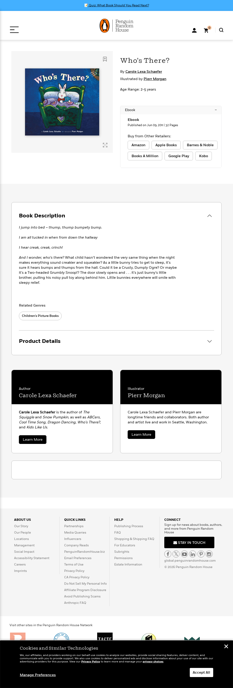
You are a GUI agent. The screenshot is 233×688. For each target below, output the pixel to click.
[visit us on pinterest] (201, 554)
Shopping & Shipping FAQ (134, 539)
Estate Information (128, 564)
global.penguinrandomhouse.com (190, 560)
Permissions (123, 558)
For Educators (124, 545)
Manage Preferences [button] (38, 675)
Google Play (178, 156)
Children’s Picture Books (40, 316)
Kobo (203, 156)
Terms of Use (74, 564)
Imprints (20, 571)
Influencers (72, 539)
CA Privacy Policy (76, 577)
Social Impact (24, 552)
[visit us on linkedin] (192, 554)
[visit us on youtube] (184, 554)
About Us (22, 520)
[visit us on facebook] (167, 554)
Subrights (121, 552)
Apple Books (166, 145)
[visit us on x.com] (176, 554)
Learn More (34, 440)
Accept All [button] (201, 672)
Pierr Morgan (155, 78)
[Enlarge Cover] (105, 145)
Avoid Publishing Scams (82, 596)
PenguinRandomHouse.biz (84, 552)
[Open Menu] (14, 29)
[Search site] (221, 30)
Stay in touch (191, 542)
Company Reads (76, 545)
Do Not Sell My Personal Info (85, 583)
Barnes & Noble (200, 145)
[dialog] (116, 664)
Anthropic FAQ (75, 603)
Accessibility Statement (31, 558)
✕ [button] (226, 647)
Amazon (138, 145)
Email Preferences (77, 558)
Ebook (171, 109)
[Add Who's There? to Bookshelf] (104, 59)
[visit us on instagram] (209, 554)
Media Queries (75, 532)
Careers (20, 564)
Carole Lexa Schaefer (143, 71)
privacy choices (153, 662)
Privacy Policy (74, 571)
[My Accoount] (194, 30)
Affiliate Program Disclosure (85, 590)
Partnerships (74, 526)
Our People (22, 532)
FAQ (117, 532)
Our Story (21, 526)
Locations (21, 539)
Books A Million (145, 156)
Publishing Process (128, 526)
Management (24, 545)
